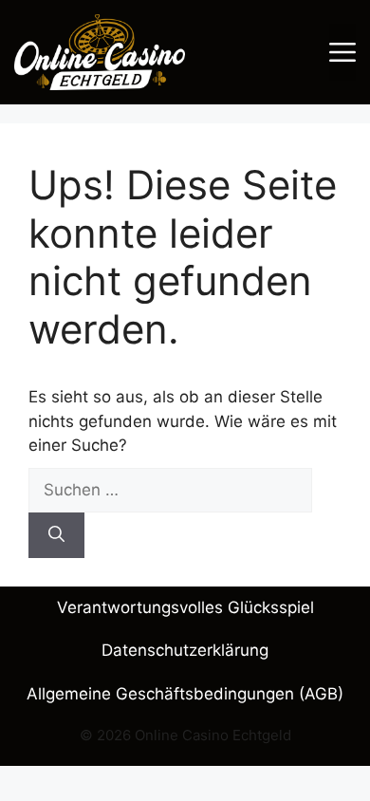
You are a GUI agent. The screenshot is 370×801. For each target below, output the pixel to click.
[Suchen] (56, 535)
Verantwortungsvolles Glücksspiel (185, 607)
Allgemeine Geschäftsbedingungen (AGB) (185, 693)
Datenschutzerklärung (185, 650)
